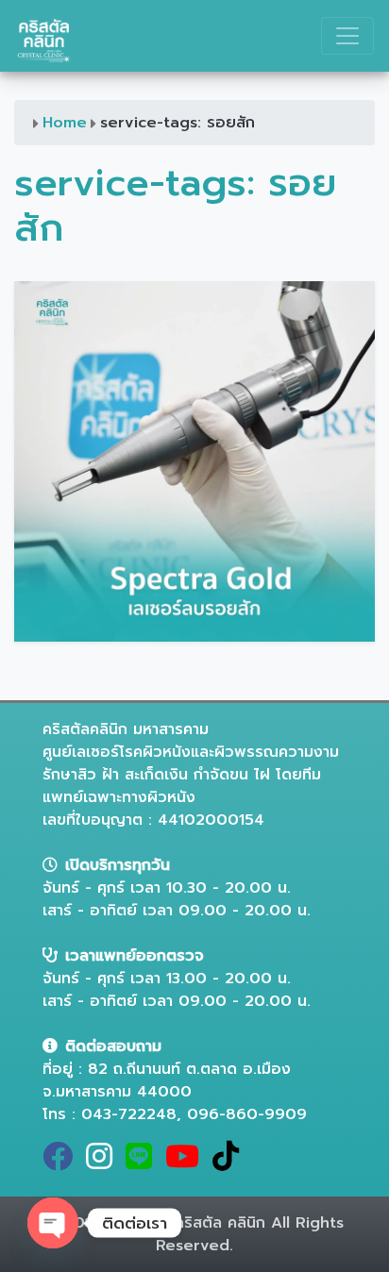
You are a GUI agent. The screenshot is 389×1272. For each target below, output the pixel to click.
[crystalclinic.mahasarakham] (103, 1162)
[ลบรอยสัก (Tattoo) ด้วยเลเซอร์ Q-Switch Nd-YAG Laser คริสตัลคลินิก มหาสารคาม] (194, 460)
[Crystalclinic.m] (61, 1162)
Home (64, 122)
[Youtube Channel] (186, 1162)
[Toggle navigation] (347, 36)
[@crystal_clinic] (143, 1162)
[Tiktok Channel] (229, 1162)
